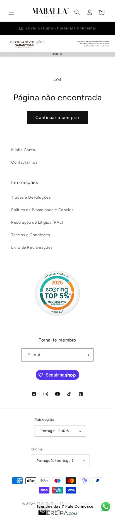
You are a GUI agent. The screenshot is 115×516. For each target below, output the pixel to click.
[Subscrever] (87, 355)
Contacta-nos (24, 162)
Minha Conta (23, 150)
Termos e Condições (30, 235)
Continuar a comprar (57, 117)
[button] (11, 12)
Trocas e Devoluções (31, 197)
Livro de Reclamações (32, 247)
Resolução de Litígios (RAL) (37, 222)
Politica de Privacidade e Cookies (42, 210)
